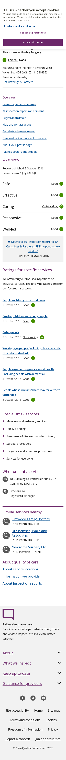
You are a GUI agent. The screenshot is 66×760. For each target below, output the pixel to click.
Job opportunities (48, 739)
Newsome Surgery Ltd (29, 547)
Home (38, 710)
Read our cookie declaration (20, 26)
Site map (54, 710)
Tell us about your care (17, 624)
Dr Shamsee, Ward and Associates (29, 533)
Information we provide (21, 576)
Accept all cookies (33, 42)
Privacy (53, 729)
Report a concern (17, 739)
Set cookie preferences (33, 32)
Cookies (51, 720)
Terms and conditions (24, 720)
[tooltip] (35, 173)
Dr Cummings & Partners (18, 82)
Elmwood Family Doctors (31, 519)
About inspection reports (22, 583)
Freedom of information (25, 729)
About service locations (20, 569)
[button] (33, 60)
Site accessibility (17, 710)
